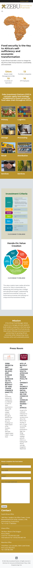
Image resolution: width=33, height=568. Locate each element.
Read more (23, 449)
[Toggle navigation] (2, 11)
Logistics (21, 120)
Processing (22, 138)
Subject (3, 476)
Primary (4, 120)
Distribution (23, 156)
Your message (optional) (9, 482)
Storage (4, 138)
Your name (4, 464)
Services (5, 174)
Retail (3, 156)
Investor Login (24, 1)
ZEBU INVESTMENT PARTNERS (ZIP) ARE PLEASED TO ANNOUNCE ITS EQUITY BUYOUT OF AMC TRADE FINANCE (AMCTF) (9, 378)
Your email (4, 470)
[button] (27, 403)
